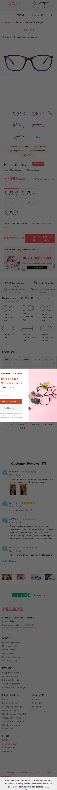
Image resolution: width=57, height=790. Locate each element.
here (21, 417)
